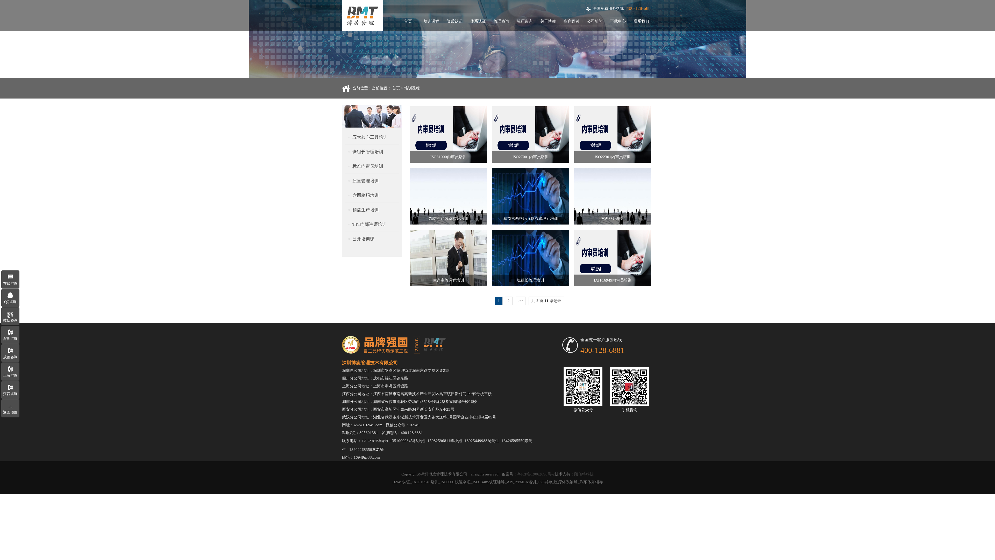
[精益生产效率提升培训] (448, 223)
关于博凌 (548, 21)
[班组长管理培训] (530, 285)
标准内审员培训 (367, 166)
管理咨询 (501, 21)
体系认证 (478, 21)
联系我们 (641, 21)
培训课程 (431, 21)
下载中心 (618, 21)
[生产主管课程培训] (448, 285)
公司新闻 (594, 21)
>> (520, 301)
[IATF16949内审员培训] (612, 285)
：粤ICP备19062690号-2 (534, 474)
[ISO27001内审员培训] (530, 161)
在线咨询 (10, 283)
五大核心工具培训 (370, 137)
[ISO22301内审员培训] (612, 161)
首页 (408, 21)
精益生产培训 (365, 209)
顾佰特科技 (584, 474)
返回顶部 (10, 412)
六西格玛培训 (365, 195)
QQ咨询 (10, 302)
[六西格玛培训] (612, 223)
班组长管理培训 (367, 151)
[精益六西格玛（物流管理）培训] (530, 223)
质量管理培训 (365, 180)
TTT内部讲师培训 (369, 224)
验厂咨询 (524, 21)
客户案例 (571, 21)
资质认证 (455, 21)
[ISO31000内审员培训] (448, 161)
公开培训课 (363, 238)
